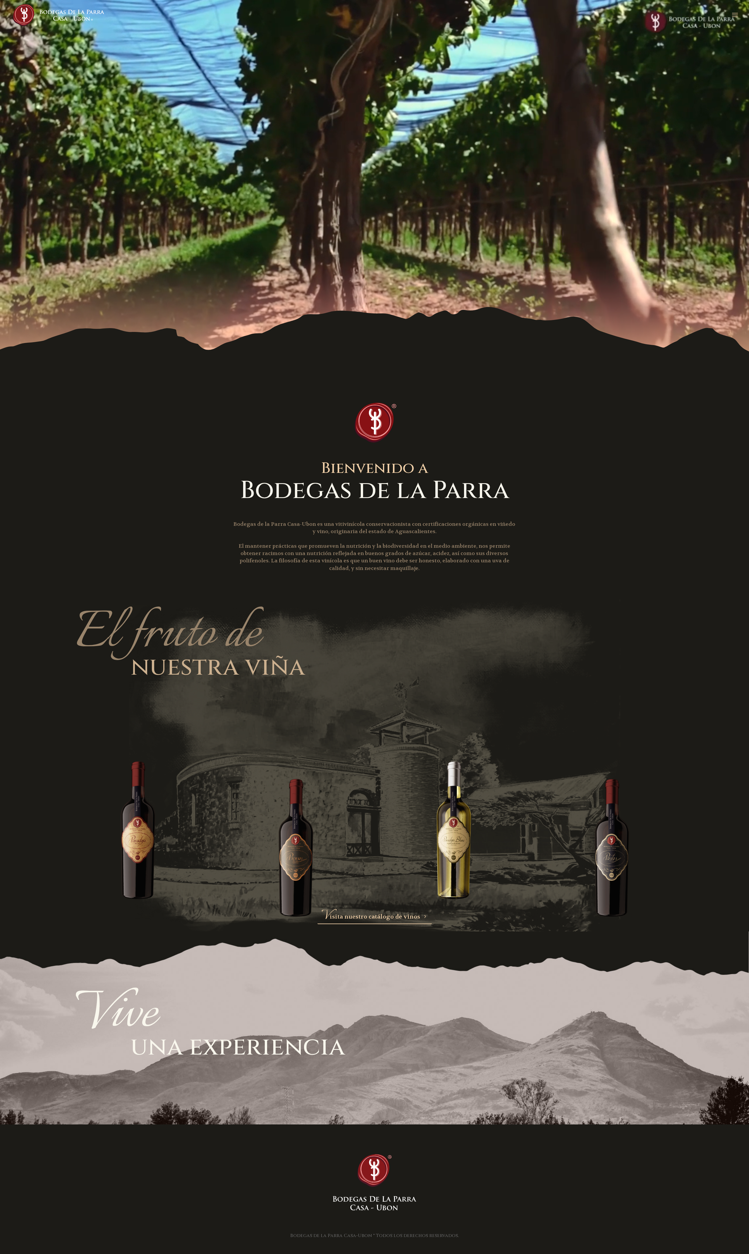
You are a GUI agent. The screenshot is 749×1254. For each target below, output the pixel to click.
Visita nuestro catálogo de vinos (371, 916)
